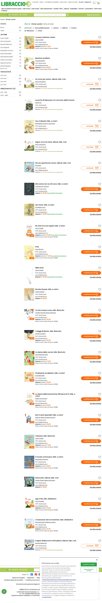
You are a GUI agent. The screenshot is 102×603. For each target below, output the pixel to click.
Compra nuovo (90, 42)
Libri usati (35, 9)
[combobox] (50, 14)
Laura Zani (51, 123)
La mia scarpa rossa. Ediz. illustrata (49, 310)
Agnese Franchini (10, 63)
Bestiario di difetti (42, 58)
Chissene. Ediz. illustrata (45, 436)
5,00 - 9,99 (10, 92)
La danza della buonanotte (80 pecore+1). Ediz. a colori (55, 395)
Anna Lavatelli (39, 501)
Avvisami (89, 84)
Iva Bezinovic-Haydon (42, 186)
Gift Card (97, 9)
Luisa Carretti (10, 38)
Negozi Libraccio (93, 15)
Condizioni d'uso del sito (33, 580)
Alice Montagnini (10, 66)
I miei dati (35, 2)
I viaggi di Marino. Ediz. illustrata (48, 331)
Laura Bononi (39, 249)
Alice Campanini (10, 41)
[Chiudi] (96, 559)
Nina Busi (38, 165)
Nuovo (10, 27)
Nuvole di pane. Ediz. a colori (46, 289)
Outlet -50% (58, 9)
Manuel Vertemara (10, 44)
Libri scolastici (11, 9)
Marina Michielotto (10, 53)
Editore (65, 28)
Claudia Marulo (40, 61)
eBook (66, 9)
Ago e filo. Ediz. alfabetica (45, 499)
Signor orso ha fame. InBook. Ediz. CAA (51, 142)
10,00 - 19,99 (10, 95)
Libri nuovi (26, 9)
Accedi (81, 2)
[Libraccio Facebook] (31, 575)
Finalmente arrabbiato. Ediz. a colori (50, 373)
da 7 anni (10, 85)
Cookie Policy (46, 597)
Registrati (88, 2)
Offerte (4, 11)
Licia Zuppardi (10, 47)
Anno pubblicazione (42, 28)
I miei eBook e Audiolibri (52, 2)
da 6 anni (10, 81)
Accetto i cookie (88, 564)
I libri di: (27, 24)
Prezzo (74, 28)
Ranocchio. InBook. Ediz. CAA (46, 478)
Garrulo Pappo (39, 480)
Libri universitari (46, 9)
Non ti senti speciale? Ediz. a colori (49, 415)
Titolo (40, 31)
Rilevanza (30, 31)
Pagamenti (30, 578)
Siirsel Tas (38, 102)
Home (2, 19)
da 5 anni (10, 78)
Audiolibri (73, 9)
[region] (69, 578)
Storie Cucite (42, 42)
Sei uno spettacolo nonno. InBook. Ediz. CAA (53, 163)
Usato (10, 30)
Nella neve (39, 268)
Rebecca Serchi (50, 522)
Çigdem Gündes (40, 313)
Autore (55, 28)
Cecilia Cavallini (40, 334)
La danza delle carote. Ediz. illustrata (50, 352)
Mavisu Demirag (51, 313)
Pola (37, 247)
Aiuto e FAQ (63, 2)
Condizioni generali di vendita (13, 580)
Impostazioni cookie (88, 570)
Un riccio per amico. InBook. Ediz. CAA (50, 79)
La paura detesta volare (45, 37)
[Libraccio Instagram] (35, 575)
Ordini (41, 2)
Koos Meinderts (39, 375)
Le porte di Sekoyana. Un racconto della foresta (54, 100)
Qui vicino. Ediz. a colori (44, 205)
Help (38, 578)
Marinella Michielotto (10, 57)
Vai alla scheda (95, 47)
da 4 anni (10, 75)
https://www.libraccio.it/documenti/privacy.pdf (58, 580)
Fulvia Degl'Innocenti (41, 354)
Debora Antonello (50, 480)
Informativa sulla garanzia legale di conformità (31, 584)
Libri (9, 15)
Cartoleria (89, 9)
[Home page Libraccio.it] (16, 6)
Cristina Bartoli (39, 292)
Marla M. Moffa (39, 417)
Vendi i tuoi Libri (72, 2)
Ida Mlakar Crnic (40, 207)
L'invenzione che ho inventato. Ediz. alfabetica (54, 520)
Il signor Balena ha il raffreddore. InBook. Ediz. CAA (55, 541)
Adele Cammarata (10, 60)
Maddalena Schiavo (10, 50)
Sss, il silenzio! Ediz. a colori (46, 121)
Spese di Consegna (18, 578)
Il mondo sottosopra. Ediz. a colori (49, 457)
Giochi (81, 9)
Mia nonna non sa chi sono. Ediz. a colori (51, 184)
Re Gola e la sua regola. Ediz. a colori (50, 226)
